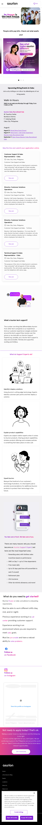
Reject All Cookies (12, 817)
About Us (4, 785)
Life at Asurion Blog (7, 775)
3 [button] (23, 80)
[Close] (34, 793)
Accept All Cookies (26, 817)
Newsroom (5, 789)
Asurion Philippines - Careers (14, 723)
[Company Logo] (12, 3)
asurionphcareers (30, 723)
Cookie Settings (18, 812)
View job (13, 178)
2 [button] (21, 80)
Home (3, 771)
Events (4, 778)
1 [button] (18, 80)
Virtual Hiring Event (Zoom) (18, 130)
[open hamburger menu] (2, 3)
